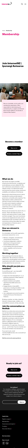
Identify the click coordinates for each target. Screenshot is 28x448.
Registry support (6, 419)
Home (3, 30)
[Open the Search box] (22, 4)
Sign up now (14, 148)
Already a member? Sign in (14, 153)
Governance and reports (8, 424)
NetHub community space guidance (11, 338)
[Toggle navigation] (25, 4)
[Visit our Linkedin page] (7, 443)
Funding (4, 426)
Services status (6, 435)
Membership (5, 421)
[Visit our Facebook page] (3, 443)
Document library (6, 428)
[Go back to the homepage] (7, 3)
